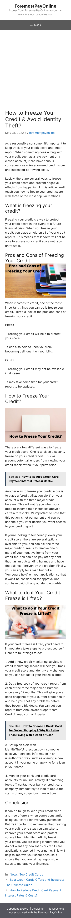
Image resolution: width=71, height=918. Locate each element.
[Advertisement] (35, 67)
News (14, 874)
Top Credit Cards (31, 874)
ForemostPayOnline (35, 6)
